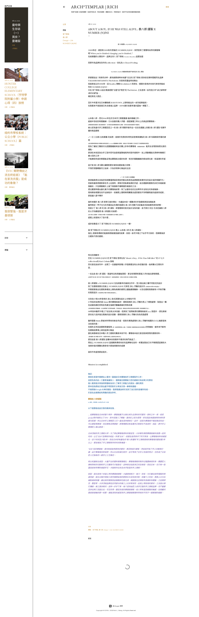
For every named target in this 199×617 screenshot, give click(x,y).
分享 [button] (64, 24)
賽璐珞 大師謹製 (94, 399)
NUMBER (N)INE (70, 43)
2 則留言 (11, 145)
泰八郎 (65, 37)
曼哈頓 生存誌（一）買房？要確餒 (16, 33)
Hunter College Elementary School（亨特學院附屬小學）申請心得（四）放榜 (16, 93)
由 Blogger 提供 (118, 606)
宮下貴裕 (66, 34)
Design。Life (68, 40)
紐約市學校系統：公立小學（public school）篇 (16, 137)
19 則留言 (12, 107)
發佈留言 (12, 187)
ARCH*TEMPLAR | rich (94, 7)
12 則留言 (12, 220)
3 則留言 (14, 48)
